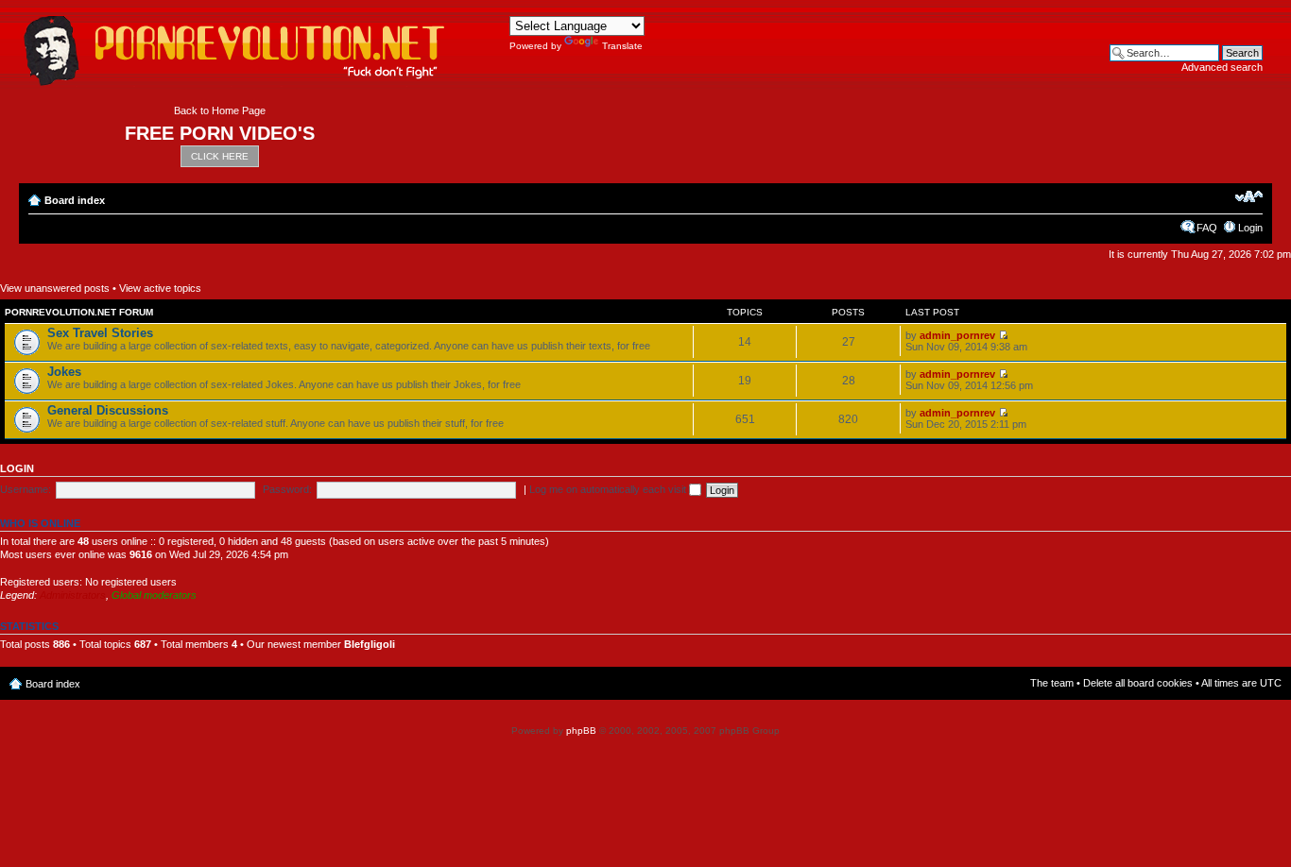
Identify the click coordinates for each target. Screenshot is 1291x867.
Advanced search (1222, 67)
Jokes (64, 372)
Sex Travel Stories (100, 333)
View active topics (160, 288)
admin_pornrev (957, 335)
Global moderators (154, 595)
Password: (287, 489)
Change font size (1249, 196)
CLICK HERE (220, 156)
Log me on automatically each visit (609, 489)
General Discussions (107, 410)
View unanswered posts (55, 288)
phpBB (581, 730)
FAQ (1206, 227)
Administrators (73, 595)
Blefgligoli (369, 644)
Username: (25, 489)
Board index (74, 200)
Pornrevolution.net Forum (79, 312)
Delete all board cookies (1138, 682)
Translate (622, 46)
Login (1250, 227)
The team (1052, 682)
